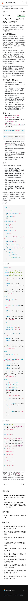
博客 (11, 6)
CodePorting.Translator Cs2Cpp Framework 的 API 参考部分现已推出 (14, 497)
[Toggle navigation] (24, 2)
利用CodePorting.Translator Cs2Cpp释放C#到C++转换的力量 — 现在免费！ (15, 505)
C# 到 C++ (21, 15)
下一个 (22, 12)
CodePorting (5, 6)
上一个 (5, 12)
